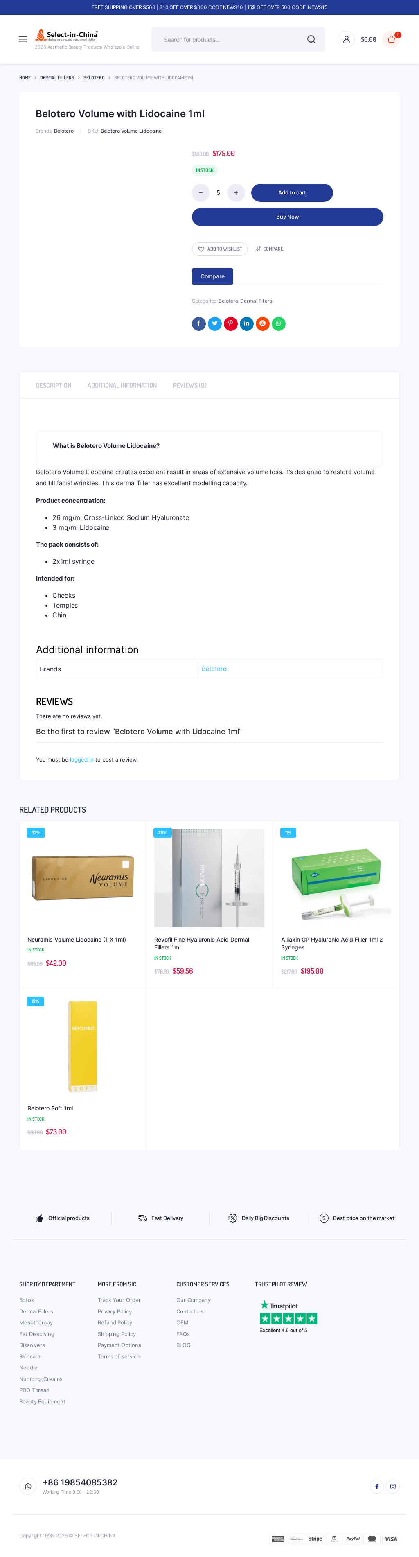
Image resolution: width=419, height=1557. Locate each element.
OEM (182, 1322)
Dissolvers (32, 1345)
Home (25, 78)
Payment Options (119, 1345)
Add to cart (292, 192)
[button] (220, 249)
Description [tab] (53, 385)
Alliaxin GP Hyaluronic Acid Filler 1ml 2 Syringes (332, 943)
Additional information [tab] (122, 385)
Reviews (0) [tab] (190, 385)
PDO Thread (34, 1390)
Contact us (190, 1311)
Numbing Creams (41, 1379)
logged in (82, 759)
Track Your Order (119, 1300)
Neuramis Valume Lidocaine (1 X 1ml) (76, 939)
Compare (273, 249)
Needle (28, 1367)
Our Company (193, 1300)
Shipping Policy (117, 1334)
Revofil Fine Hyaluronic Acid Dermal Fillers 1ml (201, 943)
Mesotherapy (36, 1322)
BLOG (183, 1345)
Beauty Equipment (42, 1401)
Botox (26, 1300)
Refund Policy (115, 1322)
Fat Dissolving (36, 1334)
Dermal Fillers (57, 78)
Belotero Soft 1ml (50, 1108)
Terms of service (119, 1356)
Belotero (94, 78)
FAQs (183, 1334)
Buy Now (287, 216)
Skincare (30, 1356)
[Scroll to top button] (406, 1524)
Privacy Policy (115, 1311)
